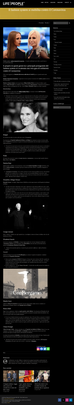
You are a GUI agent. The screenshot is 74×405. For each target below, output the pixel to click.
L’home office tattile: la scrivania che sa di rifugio (62, 81)
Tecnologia (56, 70)
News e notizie (56, 56)
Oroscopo (55, 61)
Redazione (6, 358)
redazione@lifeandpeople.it (9, 398)
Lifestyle (55, 45)
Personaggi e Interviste (57, 64)
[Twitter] (44, 348)
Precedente (41, 22)
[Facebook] (41, 348)
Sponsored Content (57, 67)
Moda (4, 352)
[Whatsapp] (48, 348)
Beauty (55, 33)
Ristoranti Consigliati (58, 42)
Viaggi (55, 73)
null (54, 59)
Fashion (55, 36)
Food (55, 39)
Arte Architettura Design (58, 31)
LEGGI (8, 402)
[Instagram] (38, 348)
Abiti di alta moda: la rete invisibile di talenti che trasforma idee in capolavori (42, 385)
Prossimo (47, 22)
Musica (55, 53)
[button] (70, 2)
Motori (55, 50)
